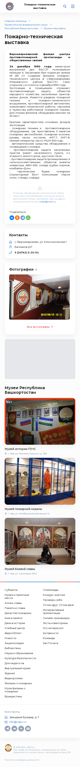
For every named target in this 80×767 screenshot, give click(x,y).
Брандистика (13, 696)
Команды (49, 638)
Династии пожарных (18, 613)
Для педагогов (14, 663)
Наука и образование (19, 653)
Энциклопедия (14, 643)
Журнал (10, 673)
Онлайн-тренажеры (56, 618)
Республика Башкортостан (21, 28)
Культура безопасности (20, 658)
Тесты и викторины (55, 623)
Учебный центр (15, 628)
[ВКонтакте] (12, 217)
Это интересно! (53, 628)
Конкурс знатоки (54, 594)
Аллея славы (13, 602)
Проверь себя (52, 599)
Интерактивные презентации (53, 611)
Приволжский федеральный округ (26, 24)
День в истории (15, 623)
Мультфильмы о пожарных (15, 690)
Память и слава (15, 608)
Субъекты (11, 589)
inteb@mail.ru (47, 201)
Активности (50, 633)
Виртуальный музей (17, 668)
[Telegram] (22, 217)
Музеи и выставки (54, 28)
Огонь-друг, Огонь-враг (58, 604)
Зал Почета (50, 643)
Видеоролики (14, 678)
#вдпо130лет (13, 633)
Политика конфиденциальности (22, 760)
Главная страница (15, 20)
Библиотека (13, 648)
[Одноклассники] (17, 217)
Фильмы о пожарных (18, 683)
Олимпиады (50, 589)
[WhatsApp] (28, 217)
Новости (10, 638)
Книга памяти (13, 618)
